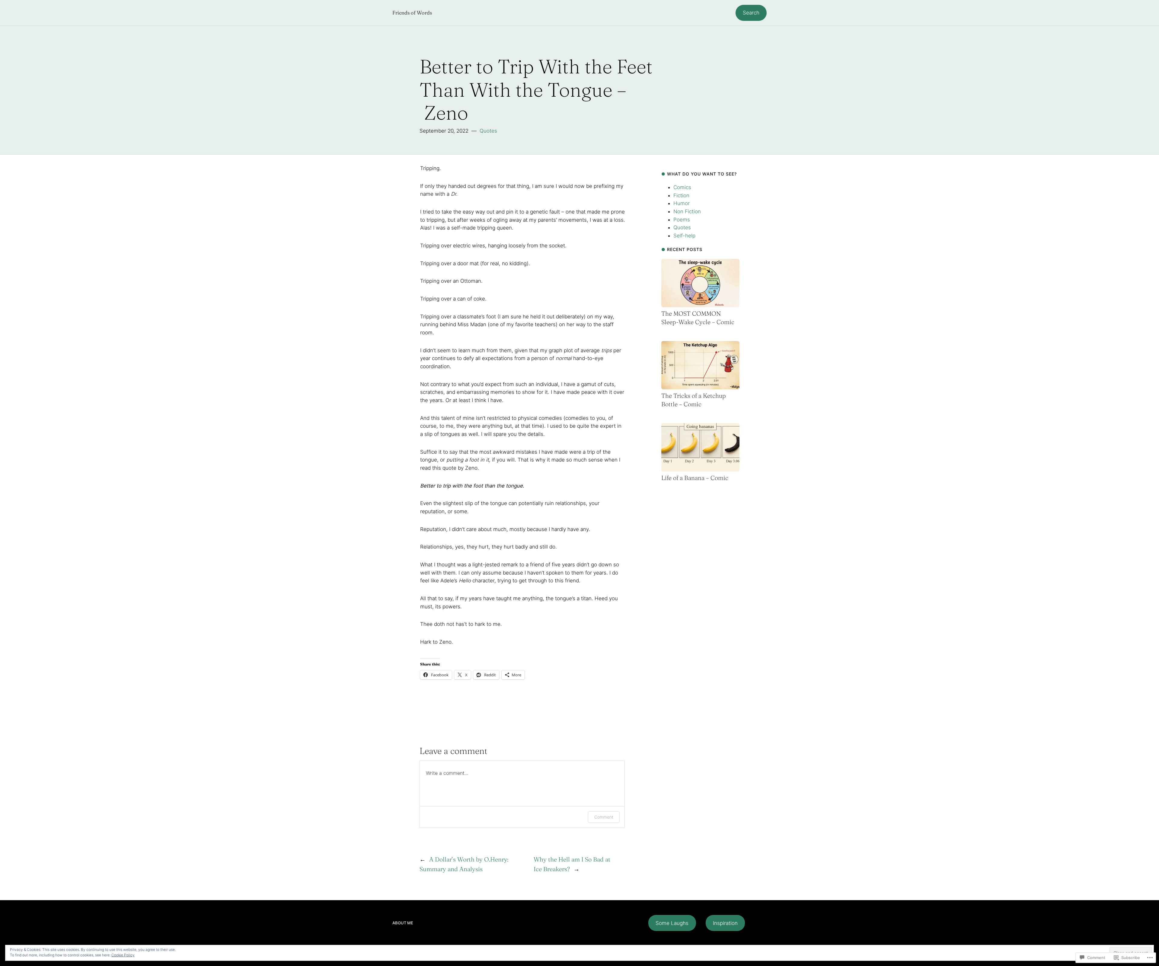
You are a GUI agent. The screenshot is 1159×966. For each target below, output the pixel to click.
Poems (681, 220)
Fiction (681, 195)
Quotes (488, 131)
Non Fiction (687, 211)
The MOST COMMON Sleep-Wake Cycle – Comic (697, 318)
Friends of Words (412, 13)
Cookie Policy (123, 955)
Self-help (684, 236)
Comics (682, 187)
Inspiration (725, 923)
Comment (603, 816)
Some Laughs (672, 923)
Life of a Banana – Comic (694, 477)
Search (751, 13)
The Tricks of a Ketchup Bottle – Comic (693, 400)
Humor (681, 203)
